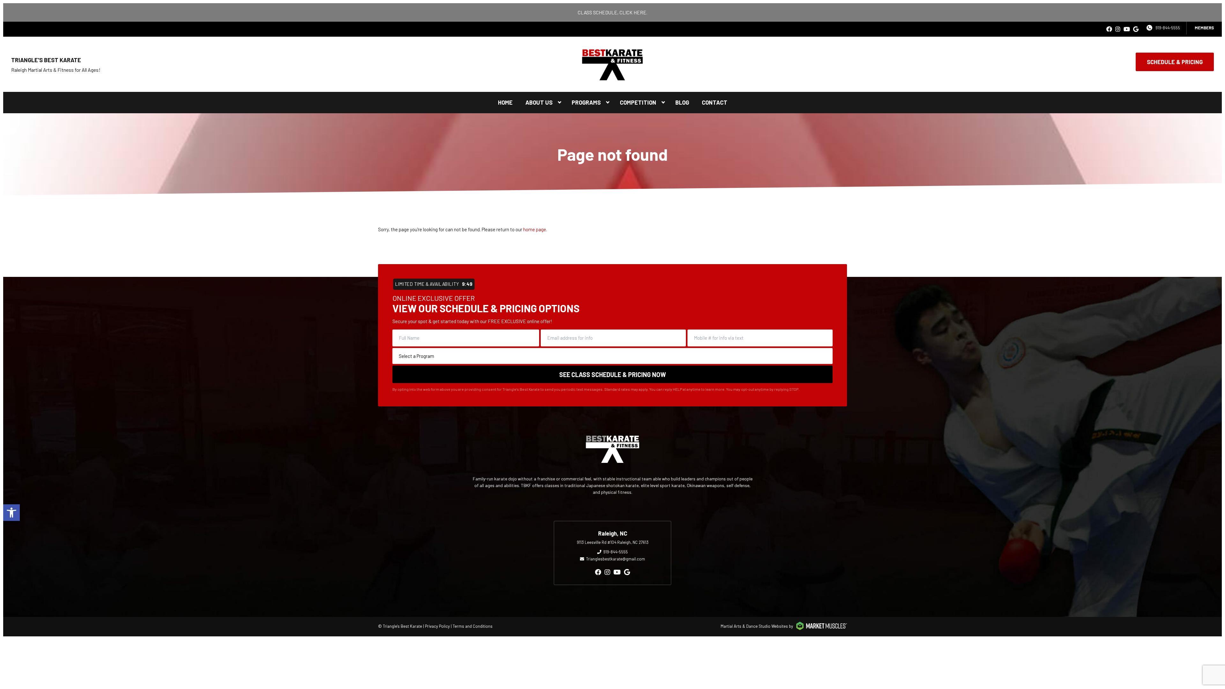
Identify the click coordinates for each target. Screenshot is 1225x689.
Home (505, 102)
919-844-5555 (1167, 27)
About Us (539, 102)
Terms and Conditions (473, 626)
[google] (1136, 29)
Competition (638, 102)
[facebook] (1109, 29)
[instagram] (1117, 29)
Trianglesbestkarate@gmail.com (615, 558)
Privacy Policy (437, 626)
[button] (11, 512)
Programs (586, 102)
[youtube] (1127, 29)
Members (1204, 27)
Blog (682, 102)
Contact (714, 102)
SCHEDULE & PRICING (1175, 61)
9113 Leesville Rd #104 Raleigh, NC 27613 (613, 542)
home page (534, 229)
